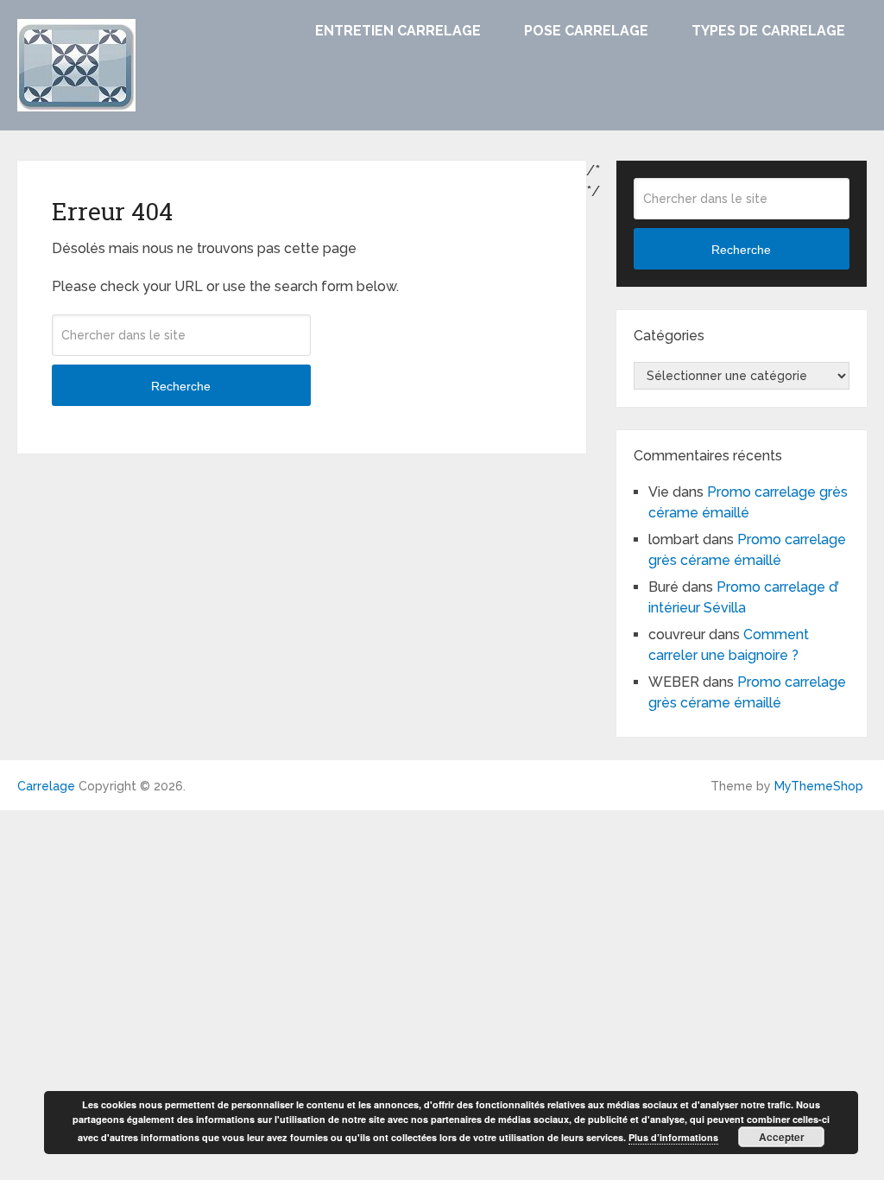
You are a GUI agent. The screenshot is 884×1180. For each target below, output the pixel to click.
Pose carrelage (586, 30)
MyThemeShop (818, 786)
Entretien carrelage (398, 30)
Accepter (782, 1137)
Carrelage (46, 786)
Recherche (181, 386)
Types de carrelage (768, 30)
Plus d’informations (673, 1137)
